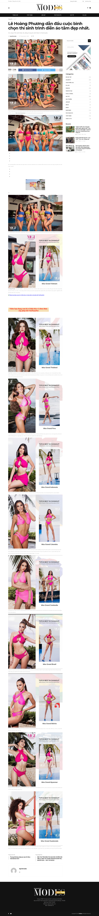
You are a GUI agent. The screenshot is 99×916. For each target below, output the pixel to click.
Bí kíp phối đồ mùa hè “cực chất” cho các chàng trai (83, 138)
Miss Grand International (20, 113)
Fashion (68, 88)
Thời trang (30, 15)
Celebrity (68, 79)
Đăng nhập (88, 1)
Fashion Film (69, 90)
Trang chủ (15, 15)
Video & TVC (69, 118)
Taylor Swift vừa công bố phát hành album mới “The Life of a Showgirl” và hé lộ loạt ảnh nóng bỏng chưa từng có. (83, 129)
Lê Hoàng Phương (11, 288)
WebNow (80, 913)
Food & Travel (69, 93)
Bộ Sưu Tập (68, 77)
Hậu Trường (69, 99)
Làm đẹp (68, 102)
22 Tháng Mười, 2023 (24, 36)
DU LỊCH (84, 15)
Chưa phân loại (70, 82)
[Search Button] (83, 1)
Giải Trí (72, 15)
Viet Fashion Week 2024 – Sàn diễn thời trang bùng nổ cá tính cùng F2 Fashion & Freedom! (83, 148)
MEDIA (67, 104)
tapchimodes (13, 36)
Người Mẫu (68, 110)
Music (67, 107)
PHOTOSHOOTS (69, 113)
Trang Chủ (10, 19)
